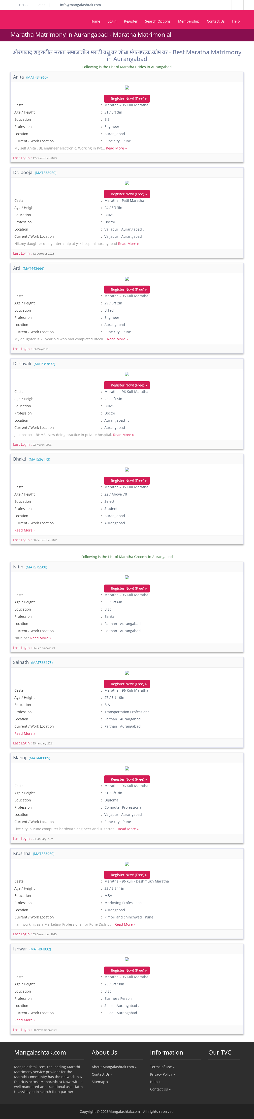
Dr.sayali (34, 363)
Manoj (31, 758)
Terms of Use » (162, 1066)
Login (112, 21)
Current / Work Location (34, 141)
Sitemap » (100, 1081)
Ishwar (32, 949)
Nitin (30, 567)
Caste (19, 105)
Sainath (33, 662)
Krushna (33, 853)
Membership (188, 21)
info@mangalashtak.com (79, 4)
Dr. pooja (34, 172)
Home (95, 21)
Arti (28, 268)
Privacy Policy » (162, 1074)
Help (236, 21)
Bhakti (31, 459)
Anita (30, 77)
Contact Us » (102, 1074)
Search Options (158, 21)
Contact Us (216, 21)
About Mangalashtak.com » (114, 1066)
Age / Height (24, 112)
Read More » (116, 148)
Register (131, 21)
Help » (155, 1081)
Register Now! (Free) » (128, 98)
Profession (23, 126)
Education (22, 119)
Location (21, 133)
